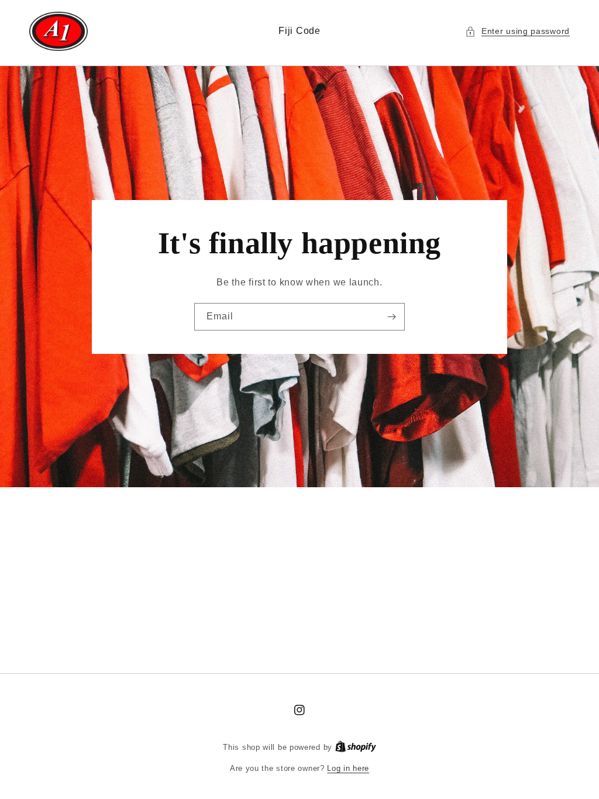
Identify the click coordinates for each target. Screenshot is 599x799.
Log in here (348, 768)
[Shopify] (355, 747)
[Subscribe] (391, 316)
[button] (517, 31)
